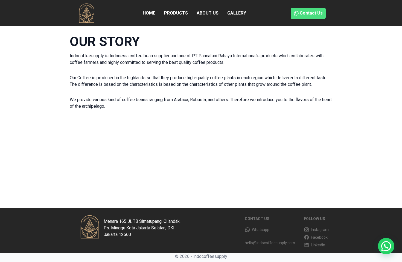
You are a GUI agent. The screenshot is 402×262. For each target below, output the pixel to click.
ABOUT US (208, 13)
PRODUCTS (176, 13)
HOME (149, 13)
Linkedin (317, 245)
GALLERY (236, 13)
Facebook (318, 237)
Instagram (319, 229)
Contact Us (311, 13)
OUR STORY (105, 41)
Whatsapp (259, 229)
